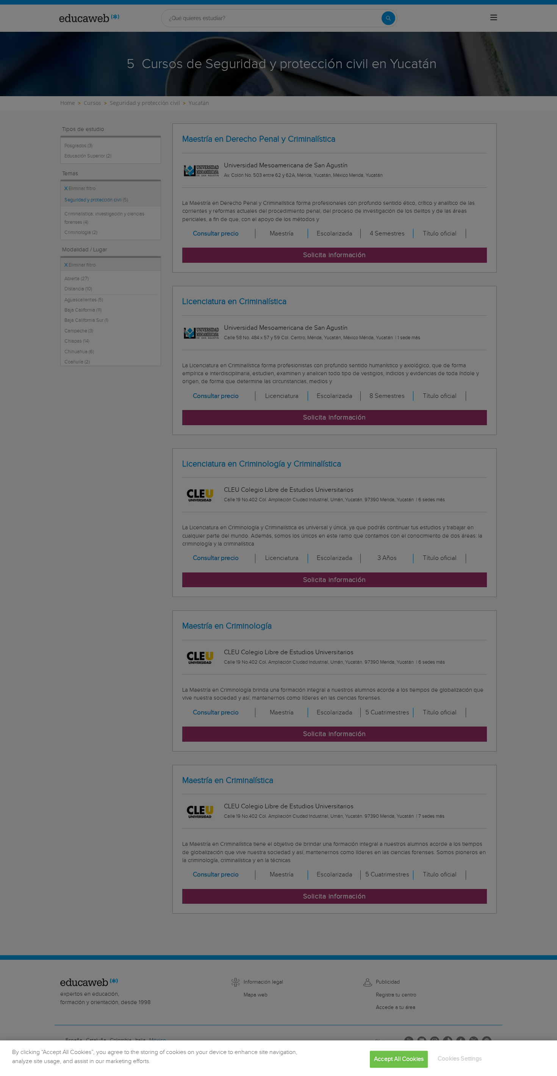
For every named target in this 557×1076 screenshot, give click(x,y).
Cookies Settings (460, 1058)
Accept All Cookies (399, 1059)
